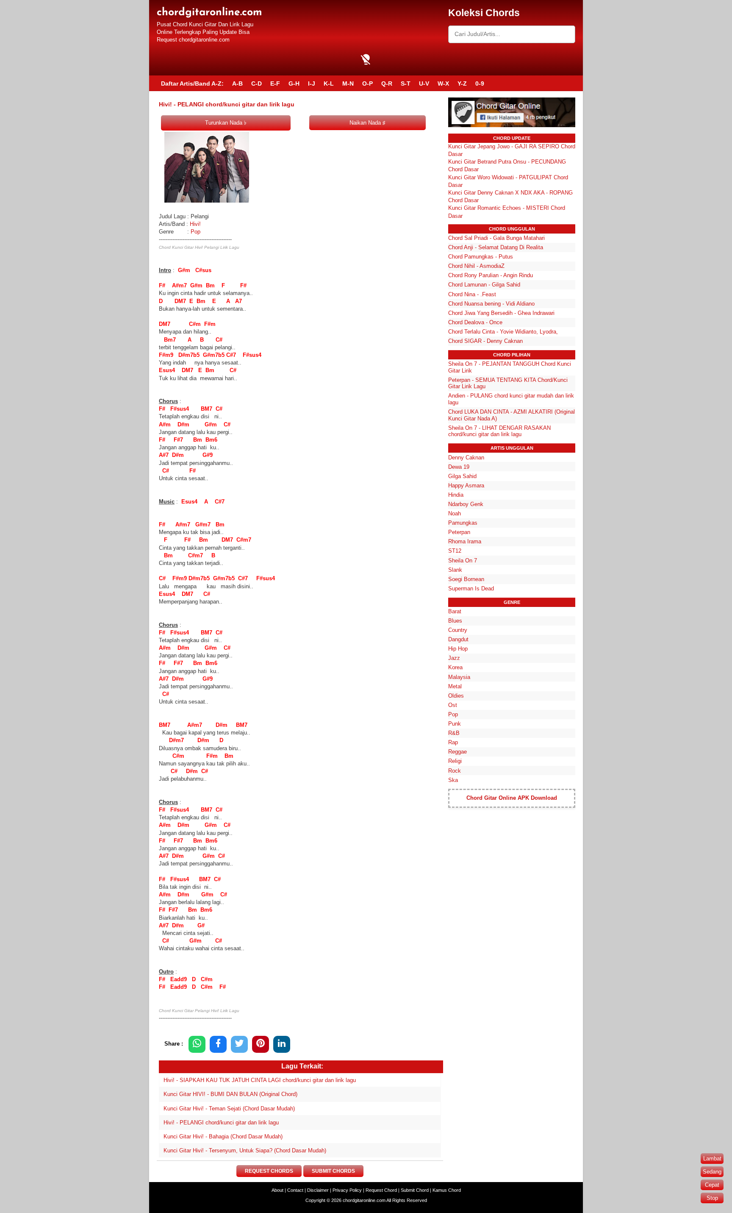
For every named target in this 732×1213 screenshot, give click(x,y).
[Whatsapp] (197, 1044)
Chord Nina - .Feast (472, 294)
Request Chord (381, 1190)
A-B (237, 83)
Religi (455, 761)
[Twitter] (239, 1044)
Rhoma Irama (464, 541)
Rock (454, 771)
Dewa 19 (458, 467)
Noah (454, 513)
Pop (195, 231)
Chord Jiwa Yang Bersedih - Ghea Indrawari (501, 313)
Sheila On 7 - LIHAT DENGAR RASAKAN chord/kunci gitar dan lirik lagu (499, 431)
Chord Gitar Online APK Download (511, 798)
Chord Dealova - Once (475, 322)
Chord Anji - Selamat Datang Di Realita (495, 247)
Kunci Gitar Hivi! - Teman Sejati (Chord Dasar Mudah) (229, 1108)
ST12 (454, 551)
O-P (367, 83)
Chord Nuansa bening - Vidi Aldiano (491, 303)
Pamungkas (462, 523)
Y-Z (462, 83)
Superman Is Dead (471, 588)
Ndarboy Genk (465, 504)
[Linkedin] (281, 1044)
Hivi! (195, 224)
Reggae (457, 751)
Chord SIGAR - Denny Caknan (485, 341)
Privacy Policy (347, 1190)
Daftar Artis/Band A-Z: (192, 83)
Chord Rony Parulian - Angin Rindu (490, 275)
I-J (311, 83)
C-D (256, 83)
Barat (454, 611)
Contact (295, 1190)
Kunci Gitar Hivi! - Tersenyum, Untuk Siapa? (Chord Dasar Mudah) (245, 1150)
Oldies (456, 696)
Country (457, 630)
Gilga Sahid (462, 476)
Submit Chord (415, 1190)
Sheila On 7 (462, 560)
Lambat (712, 1158)
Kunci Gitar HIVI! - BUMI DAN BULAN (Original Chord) (230, 1094)
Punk (454, 724)
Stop (712, 1198)
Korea (455, 667)
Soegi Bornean (466, 579)
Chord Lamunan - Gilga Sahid (484, 284)
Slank (455, 570)
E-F (275, 83)
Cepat (712, 1185)
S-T (405, 83)
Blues (455, 621)
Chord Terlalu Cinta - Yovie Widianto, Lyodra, (503, 331)
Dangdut (458, 639)
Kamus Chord (447, 1190)
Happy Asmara (466, 485)
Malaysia (459, 677)
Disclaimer (318, 1190)
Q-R (386, 83)
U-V (424, 83)
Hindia (455, 495)
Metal (455, 686)
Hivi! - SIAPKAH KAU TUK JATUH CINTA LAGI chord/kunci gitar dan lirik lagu (260, 1080)
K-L (329, 83)
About (277, 1190)
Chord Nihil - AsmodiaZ (476, 266)
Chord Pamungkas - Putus (480, 256)
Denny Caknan (466, 457)
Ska (453, 780)
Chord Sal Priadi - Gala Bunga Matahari (496, 238)
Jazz (454, 658)
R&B (454, 733)
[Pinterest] (260, 1044)
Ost (452, 705)
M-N (348, 83)
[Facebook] (218, 1044)
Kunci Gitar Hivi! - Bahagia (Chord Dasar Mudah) (223, 1136)
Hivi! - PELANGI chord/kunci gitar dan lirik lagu (221, 1122)
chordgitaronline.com (209, 12)
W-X (443, 83)
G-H (293, 83)
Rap (453, 742)
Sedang (712, 1171)
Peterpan (459, 532)
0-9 (479, 83)
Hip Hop (458, 648)
